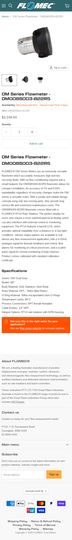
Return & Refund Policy (46, 521)
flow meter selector (31, 328)
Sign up (54, 474)
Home (5, 16)
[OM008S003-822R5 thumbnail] (9, 80)
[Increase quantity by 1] (32, 131)
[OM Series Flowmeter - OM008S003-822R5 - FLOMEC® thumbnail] (25, 80)
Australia (34, 491)
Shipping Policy (17, 521)
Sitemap (48, 528)
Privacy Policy (22, 525)
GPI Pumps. (18, 401)
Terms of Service (45, 525)
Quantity (6, 124)
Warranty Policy (29, 528)
